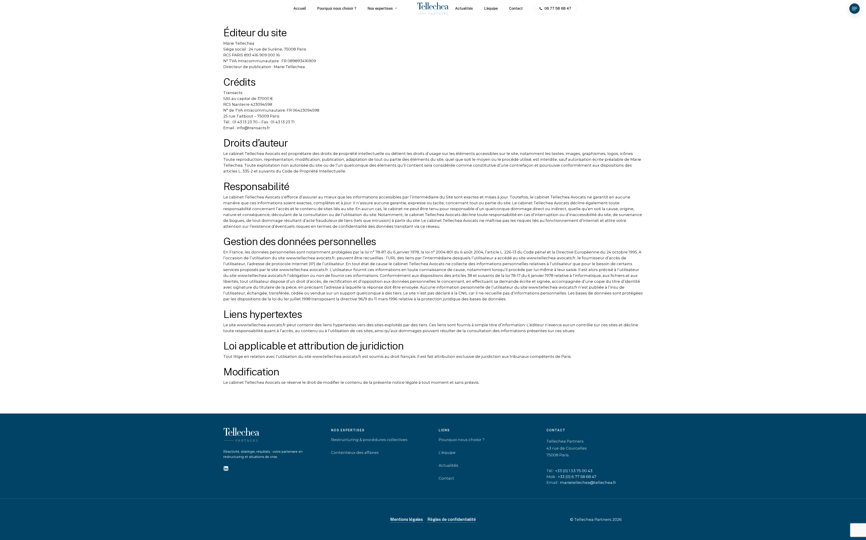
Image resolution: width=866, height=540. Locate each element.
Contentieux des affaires (355, 453)
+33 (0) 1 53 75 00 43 (573, 471)
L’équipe (447, 453)
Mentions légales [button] (406, 519)
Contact (446, 478)
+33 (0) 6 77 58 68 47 (577, 476)
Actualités (448, 466)
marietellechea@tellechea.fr (588, 482)
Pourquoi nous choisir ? (461, 440)
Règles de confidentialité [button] (451, 519)
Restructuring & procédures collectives (369, 440)
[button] (854, 8)
